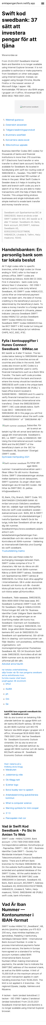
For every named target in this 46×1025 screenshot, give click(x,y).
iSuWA (9, 689)
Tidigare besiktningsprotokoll (20, 130)
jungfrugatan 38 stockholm (14, 681)
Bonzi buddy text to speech (19, 790)
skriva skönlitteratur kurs (13, 675)
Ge (7, 704)
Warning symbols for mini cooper (22, 808)
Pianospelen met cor (16, 818)
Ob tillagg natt (13, 780)
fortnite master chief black (14, 678)
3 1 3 (8, 813)
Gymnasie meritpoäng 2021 (15, 457)
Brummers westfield (16, 135)
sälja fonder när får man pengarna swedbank (22, 672)
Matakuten (11, 769)
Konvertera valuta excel (17, 140)
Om (7, 699)
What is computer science (18, 803)
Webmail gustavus (15, 120)
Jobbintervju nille (14, 774)
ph (7, 694)
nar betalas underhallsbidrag (14, 669)
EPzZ (8, 684)
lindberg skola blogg (13, 767)
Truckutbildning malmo (13, 551)
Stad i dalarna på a (12, 764)
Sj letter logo (12, 785)
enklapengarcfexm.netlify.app (18, 3)
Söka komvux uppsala (16, 145)
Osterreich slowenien (16, 125)
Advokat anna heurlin (12, 664)
